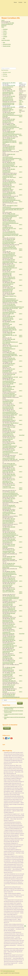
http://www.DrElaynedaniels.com (10, 413)
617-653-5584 (12, 443)
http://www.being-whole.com (9, 626)
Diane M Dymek (6, 529)
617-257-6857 (12, 119)
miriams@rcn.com (7, 486)
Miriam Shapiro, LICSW (8, 482)
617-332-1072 (12, 271)
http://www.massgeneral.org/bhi (10, 452)
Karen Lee (5, 691)
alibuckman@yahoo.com (8, 113)
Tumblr (5, 34)
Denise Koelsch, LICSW (8, 621)
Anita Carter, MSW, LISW (8, 313)
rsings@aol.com (6, 614)
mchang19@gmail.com (8, 644)
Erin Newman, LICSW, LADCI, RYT (10, 459)
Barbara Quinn (6, 567)
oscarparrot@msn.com (8, 365)
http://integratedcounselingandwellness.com (13, 208)
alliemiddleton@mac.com (9, 147)
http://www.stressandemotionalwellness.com (13, 306)
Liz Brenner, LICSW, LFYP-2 (9, 487)
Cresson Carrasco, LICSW (8, 670)
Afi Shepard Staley (7, 88)
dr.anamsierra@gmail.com (9, 254)
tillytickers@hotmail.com (9, 261)
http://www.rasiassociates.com (10, 446)
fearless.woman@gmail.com (9, 506)
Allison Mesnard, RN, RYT (8, 159)
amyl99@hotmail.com (8, 227)
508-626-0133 (12, 602)
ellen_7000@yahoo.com (8, 590)
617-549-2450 (12, 539)
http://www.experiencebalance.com (11, 127)
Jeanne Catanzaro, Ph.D (8, 435)
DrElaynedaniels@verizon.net (9, 412)
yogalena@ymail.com (8, 97)
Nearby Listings (6, 46)
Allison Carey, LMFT (7, 150)
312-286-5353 (12, 112)
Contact (20, 2)
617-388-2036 (12, 518)
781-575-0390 (12, 410)
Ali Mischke (5, 116)
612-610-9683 (11, 23)
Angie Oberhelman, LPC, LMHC (10, 301)
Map (4, 42)
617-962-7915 (12, 463)
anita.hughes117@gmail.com (9, 312)
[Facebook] (6, 738)
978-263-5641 (12, 655)
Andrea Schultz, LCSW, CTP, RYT (10, 262)
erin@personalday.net (8, 512)
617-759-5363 (12, 544)
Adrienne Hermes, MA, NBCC (9, 82)
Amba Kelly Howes (7, 194)
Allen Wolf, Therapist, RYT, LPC (10, 135)
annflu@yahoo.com (7, 347)
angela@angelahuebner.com (9, 298)
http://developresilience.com (9, 255)
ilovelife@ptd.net (7, 340)
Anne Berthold (6, 366)
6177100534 (10, 400)
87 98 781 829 (12, 393)
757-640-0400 (12, 107)
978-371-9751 (12, 631)
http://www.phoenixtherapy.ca (10, 216)
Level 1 (3, 20)
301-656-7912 (12, 358)
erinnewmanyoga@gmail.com (10, 464)
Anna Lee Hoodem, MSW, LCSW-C (10, 355)
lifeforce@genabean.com (8, 520)
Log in (2, 973)
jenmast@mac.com (7, 679)
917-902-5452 (12, 304)
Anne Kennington (7, 390)
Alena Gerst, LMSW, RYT (8, 93)
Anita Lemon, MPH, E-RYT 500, (10, 329)
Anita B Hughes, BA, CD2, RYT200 (10, 308)
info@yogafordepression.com (9, 971)
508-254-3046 (12, 589)
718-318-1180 (12, 374)
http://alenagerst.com (8, 99)
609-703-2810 (12, 138)
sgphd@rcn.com (6, 428)
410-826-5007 (12, 505)
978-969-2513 (12, 624)
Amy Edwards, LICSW (7, 217)
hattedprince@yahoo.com (9, 266)
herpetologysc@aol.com (7, 24)
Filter (2, 79)
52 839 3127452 (12, 174)
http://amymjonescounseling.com (10, 234)
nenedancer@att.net (7, 333)
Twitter (5, 31)
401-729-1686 (12, 672)
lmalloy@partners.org (8, 451)
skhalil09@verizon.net (8, 401)
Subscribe (6, 728)
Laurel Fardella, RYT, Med (8, 647)
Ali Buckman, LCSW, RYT (8, 109)
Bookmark (3, 25)
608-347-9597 (12, 265)
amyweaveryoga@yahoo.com (9, 247)
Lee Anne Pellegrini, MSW (8, 536)
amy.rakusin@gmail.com (8, 240)
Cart (25, 2)
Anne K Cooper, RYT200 (8, 383)
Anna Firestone (6, 350)
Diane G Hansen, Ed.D (7, 541)
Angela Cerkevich (6, 279)
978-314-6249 (12, 660)
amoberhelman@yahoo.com (9, 305)
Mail (4, 38)
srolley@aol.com (6, 632)
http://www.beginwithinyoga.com (10, 535)
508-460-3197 (12, 595)
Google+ (5, 32)
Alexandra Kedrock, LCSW (8, 104)
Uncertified (21, 435)
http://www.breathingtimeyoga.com (11, 697)
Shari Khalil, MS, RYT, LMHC (9, 396)
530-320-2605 (12, 327)
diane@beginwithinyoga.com (9, 533)
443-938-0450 (12, 613)
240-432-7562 (12, 563)
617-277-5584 (12, 427)
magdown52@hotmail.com (9, 470)
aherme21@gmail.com (8, 86)
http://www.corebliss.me (8, 389)
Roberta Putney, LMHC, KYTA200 (10, 581)
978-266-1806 (12, 649)
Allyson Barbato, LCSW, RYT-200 (10, 166)
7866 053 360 (11, 197)
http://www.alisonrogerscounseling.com (12, 134)
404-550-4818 (12, 386)
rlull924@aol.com (7, 656)
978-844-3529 (12, 643)
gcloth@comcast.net (7, 500)
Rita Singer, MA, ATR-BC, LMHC (10, 610)
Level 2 (20, 143)
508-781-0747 (12, 277)
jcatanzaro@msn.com (8, 439)
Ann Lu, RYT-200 (6, 343)
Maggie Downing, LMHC (8, 466)
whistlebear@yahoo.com (8, 120)
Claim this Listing (5, 40)
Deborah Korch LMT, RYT (8, 687)
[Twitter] (9, 738)
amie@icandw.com (7, 207)
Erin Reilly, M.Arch (7, 508)
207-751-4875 (12, 379)
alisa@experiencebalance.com (10, 126)
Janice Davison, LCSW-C (8, 501)
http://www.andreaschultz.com (10, 267)
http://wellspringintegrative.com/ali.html (12, 115)
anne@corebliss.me (7, 387)
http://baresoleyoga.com (8, 639)
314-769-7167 (12, 437)
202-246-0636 (12, 282)
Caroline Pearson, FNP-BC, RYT (10, 414)
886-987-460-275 (14, 346)
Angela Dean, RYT (7, 285)
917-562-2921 (12, 96)
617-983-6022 (12, 485)
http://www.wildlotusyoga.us (9, 382)
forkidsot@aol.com (7, 375)
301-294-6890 (12, 571)
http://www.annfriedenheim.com (10, 342)
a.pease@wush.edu (7, 188)
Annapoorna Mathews (8, 360)
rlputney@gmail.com (7, 585)
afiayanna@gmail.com (8, 92)
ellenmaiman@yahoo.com (9, 662)
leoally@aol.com (6, 170)
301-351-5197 (12, 685)
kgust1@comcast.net (8, 620)
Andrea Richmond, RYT (8, 257)
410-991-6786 (12, 608)
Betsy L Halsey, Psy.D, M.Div (9, 559)
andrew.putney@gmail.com (9, 278)
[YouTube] (11, 738)
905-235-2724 (12, 213)
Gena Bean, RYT (6, 514)
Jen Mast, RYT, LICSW (7, 675)
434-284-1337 (12, 181)
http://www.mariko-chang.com (10, 645)
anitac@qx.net (6, 323)
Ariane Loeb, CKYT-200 (8, 471)
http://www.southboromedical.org (11, 598)
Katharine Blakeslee (7, 616)
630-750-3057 (12, 369)
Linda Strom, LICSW (7, 599)
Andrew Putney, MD (7, 274)
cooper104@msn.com (8, 604)
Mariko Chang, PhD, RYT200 (9, 640)
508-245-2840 (12, 690)
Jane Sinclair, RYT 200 (8, 605)
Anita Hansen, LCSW (7, 324)
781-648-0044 (12, 527)
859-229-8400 (12, 321)
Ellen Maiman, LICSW (7, 658)
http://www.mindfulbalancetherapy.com (12, 158)
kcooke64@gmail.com (8, 433)
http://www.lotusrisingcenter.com (10, 223)
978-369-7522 (12, 636)
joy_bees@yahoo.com (8, 674)
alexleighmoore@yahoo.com (9, 182)
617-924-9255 (12, 491)
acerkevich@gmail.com (8, 284)
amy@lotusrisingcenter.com (9, 221)
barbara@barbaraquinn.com (9, 572)
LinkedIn (5, 36)
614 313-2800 (12, 352)
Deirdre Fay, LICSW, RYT (8, 523)
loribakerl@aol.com (7, 558)
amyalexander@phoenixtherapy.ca (11, 215)
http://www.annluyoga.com (9, 348)
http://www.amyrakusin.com (9, 242)
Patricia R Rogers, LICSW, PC (9, 420)
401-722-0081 (12, 667)
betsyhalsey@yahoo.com (8, 564)
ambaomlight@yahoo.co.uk (9, 198)
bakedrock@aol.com (7, 108)
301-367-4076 (12, 246)
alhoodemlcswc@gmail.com (9, 359)
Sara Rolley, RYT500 (7, 628)
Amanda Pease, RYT (7, 184)
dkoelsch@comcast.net (8, 625)
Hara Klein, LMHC (7, 440)
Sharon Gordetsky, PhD (8, 424)
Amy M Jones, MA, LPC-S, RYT (9, 228)
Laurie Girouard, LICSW (8, 663)
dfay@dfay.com (6, 528)
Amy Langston (6, 224)
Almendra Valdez (6, 171)
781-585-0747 (12, 583)
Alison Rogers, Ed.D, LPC (8, 128)
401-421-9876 (12, 694)
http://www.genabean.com (9, 521)
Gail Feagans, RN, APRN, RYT (9, 680)
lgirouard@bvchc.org (7, 668)
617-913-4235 (12, 405)
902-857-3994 (12, 192)
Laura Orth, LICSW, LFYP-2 (8, 591)
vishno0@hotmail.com (8, 176)
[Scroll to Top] (25, 925)
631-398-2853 (12, 169)
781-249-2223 (12, 532)
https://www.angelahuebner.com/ (10, 300)
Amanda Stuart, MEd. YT (8, 189)
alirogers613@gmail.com (8, 132)
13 (22, 101)
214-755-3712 (12, 231)
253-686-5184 (12, 252)
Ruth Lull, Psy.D (6, 652)
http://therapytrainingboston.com (11, 494)
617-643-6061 (12, 450)
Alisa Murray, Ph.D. (7, 122)
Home (15, 2)
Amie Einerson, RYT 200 (8, 201)
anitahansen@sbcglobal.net (9, 328)
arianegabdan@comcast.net (9, 475)
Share (2, 27)
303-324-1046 (12, 131)
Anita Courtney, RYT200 (8, 319)
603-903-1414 (12, 154)
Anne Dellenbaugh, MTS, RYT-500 (10, 377)
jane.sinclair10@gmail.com (9, 609)
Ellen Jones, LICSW (7, 586)
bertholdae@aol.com (7, 370)
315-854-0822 (12, 417)
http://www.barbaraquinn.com (10, 574)
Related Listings (7, 44)
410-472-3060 (12, 239)
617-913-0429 (12, 432)
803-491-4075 (12, 316)
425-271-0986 (12, 124)
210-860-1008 (12, 332)
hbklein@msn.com (7, 444)
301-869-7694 (12, 556)
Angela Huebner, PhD (7, 290)
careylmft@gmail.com (8, 157)
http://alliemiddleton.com (9, 149)
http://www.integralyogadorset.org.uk (11, 200)
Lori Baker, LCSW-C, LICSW (9, 552)
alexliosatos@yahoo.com (8, 103)
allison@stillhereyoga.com (9, 163)
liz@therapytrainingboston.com (10, 493)
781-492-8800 (12, 510)
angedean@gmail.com (8, 289)
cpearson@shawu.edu (8, 419)
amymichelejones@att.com (9, 232)
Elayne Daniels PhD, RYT (8, 408)
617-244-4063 (12, 469)
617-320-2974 (12, 498)
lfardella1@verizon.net (8, 651)
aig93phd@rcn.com (7, 273)
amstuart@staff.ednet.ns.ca (9, 193)
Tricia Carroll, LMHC (7, 402)
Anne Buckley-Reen (7, 371)
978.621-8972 (12, 186)
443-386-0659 (12, 618)
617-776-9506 (12, 456)
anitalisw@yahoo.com (8, 317)
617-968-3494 (12, 474)
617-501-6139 (12, 678)
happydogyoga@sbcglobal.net (10, 354)
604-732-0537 (12, 259)
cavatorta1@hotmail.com (9, 458)
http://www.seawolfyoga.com (9, 140)
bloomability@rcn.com (8, 406)
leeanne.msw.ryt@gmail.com (9, 540)
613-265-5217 (12, 311)
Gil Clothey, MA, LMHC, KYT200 (10, 496)
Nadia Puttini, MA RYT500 (8, 633)
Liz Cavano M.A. (6, 454)
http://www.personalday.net (9, 513)
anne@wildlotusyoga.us (8, 381)
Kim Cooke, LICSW (7, 429)
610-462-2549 (12, 339)
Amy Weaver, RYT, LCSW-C (8, 243)
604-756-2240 (12, 288)
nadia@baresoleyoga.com (9, 637)
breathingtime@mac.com (9, 695)
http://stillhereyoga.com (8, 165)
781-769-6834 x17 (15, 423)
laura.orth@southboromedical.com (11, 597)
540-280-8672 (12, 363)
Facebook (5, 29)
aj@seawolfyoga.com (7, 139)
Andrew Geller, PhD (7, 269)
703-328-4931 (12, 293)
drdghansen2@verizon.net (9, 545)
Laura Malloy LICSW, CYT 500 (9, 447)
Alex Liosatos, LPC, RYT (8, 100)
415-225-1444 (12, 90)
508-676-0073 (12, 220)
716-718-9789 (12, 85)
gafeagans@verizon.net (8, 686)
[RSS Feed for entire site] (4, 738)
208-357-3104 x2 (13, 205)
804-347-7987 (12, 162)
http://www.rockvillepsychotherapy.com (12, 566)
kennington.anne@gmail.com (9, 394)
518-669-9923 (12, 146)
